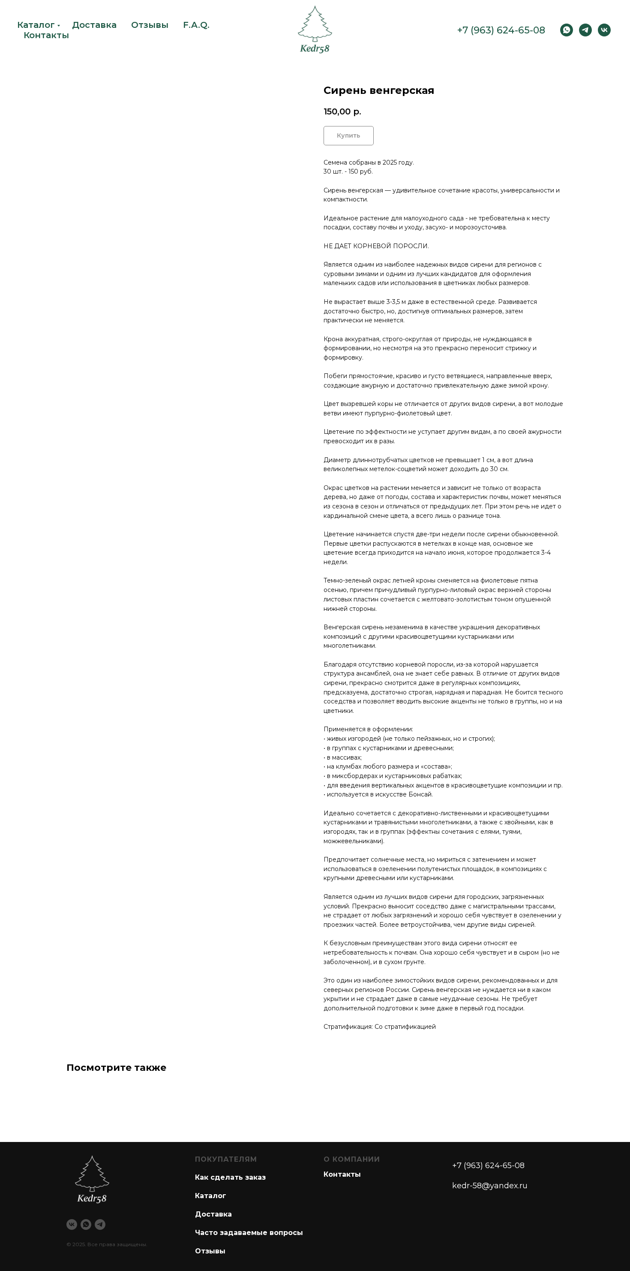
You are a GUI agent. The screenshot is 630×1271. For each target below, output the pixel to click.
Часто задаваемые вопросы (249, 1233)
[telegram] (100, 1224)
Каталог (36, 25)
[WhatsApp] (566, 30)
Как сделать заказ (230, 1177)
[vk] (604, 30)
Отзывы (149, 25)
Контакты (46, 35)
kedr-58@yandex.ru (490, 1185)
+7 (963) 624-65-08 (501, 30)
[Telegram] (585, 30)
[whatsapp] (86, 1224)
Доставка (94, 25)
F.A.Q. (196, 25)
